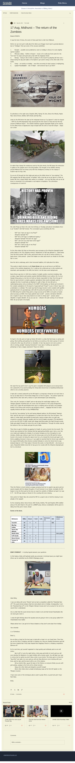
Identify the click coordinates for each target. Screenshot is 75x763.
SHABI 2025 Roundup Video (60, 719)
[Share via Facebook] (11, 689)
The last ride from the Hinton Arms (37, 720)
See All (70, 702)
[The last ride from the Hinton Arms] (37, 711)
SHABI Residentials (14, 13)
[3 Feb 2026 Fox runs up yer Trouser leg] (13, 711)
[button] (70, 13)
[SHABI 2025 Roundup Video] (61, 711)
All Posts (5, 13)
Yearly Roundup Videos (26, 13)
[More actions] (64, 23)
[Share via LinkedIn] (18, 689)
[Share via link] (22, 689)
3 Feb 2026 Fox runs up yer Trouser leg (13, 720)
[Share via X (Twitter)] (14, 689)
